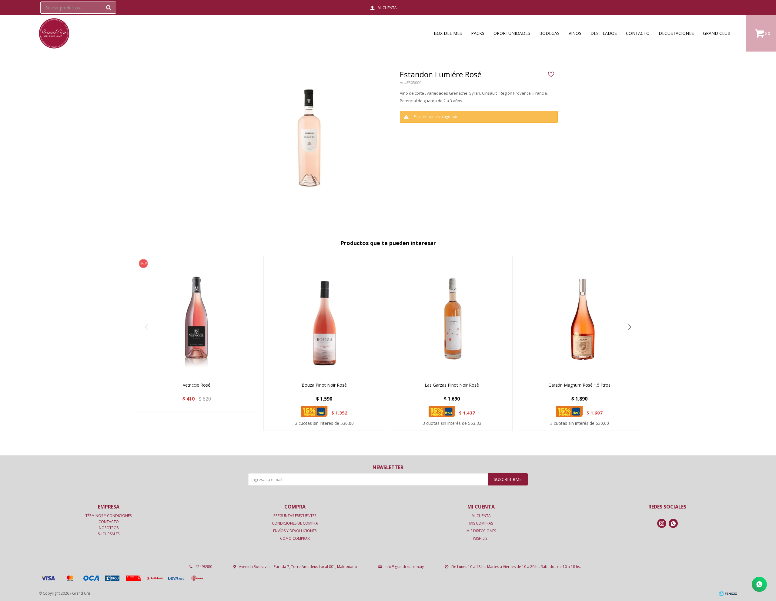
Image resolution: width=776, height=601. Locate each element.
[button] (108, 8)
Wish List (481, 538)
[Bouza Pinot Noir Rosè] (324, 317)
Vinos (575, 33)
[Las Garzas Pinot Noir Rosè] (452, 317)
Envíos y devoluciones (294, 530)
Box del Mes (448, 33)
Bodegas (549, 33)
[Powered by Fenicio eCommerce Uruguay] (728, 593)
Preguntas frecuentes (294, 515)
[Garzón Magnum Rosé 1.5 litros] (579, 317)
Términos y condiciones (108, 515)
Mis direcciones (481, 530)
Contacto (638, 33)
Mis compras (481, 523)
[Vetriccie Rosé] (196, 317)
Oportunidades (511, 33)
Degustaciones (676, 33)
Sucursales (108, 533)
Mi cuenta (481, 515)
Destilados (603, 33)
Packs (477, 33)
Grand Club (717, 33)
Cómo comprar (295, 538)
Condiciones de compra (295, 523)
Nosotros (109, 527)
